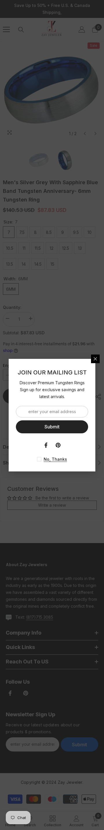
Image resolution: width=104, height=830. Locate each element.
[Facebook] (46, 445)
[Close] (95, 359)
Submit (52, 427)
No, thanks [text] (55, 459)
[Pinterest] (58, 445)
